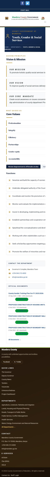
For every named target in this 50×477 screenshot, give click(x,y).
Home (7, 47)
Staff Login (15, 475)
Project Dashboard (8, 394)
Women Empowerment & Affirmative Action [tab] (23, 167)
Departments (16, 47)
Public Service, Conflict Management (15, 416)
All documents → (14, 340)
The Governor (6, 372)
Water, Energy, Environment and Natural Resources (20, 423)
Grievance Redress (8, 390)
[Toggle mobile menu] (45, 22)
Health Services (7, 419)
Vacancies (5, 387)
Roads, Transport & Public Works (13, 412)
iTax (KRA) (5, 461)
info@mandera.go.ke (9, 449)
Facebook (6, 362)
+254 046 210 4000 (9, 445)
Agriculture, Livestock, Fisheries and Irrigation (18, 405)
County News (6, 379)
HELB (4, 465)
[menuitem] (25, 10)
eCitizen (4, 457)
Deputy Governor (8, 376)
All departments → (8, 427)
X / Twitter (17, 362)
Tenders (4, 383)
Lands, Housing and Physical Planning (15, 408)
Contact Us (6, 475)
